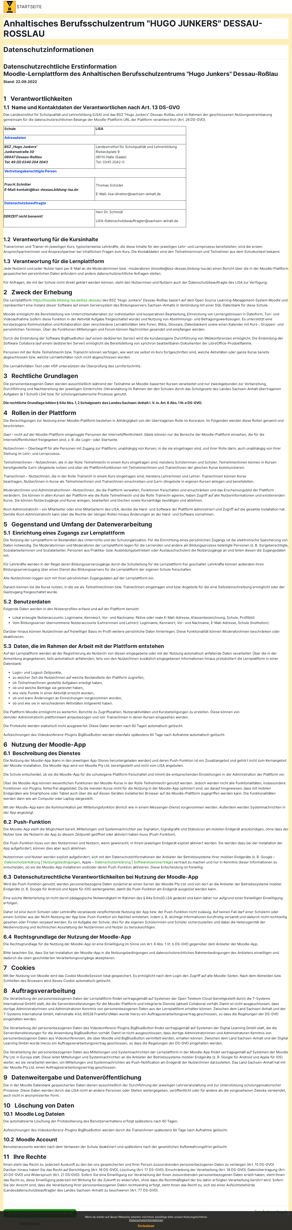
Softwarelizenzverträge (153, 862)
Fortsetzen (146, 1226)
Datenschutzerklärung (22, 862)
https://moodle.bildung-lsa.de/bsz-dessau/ (67, 300)
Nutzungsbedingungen (61, 862)
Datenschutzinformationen (146, 1220)
